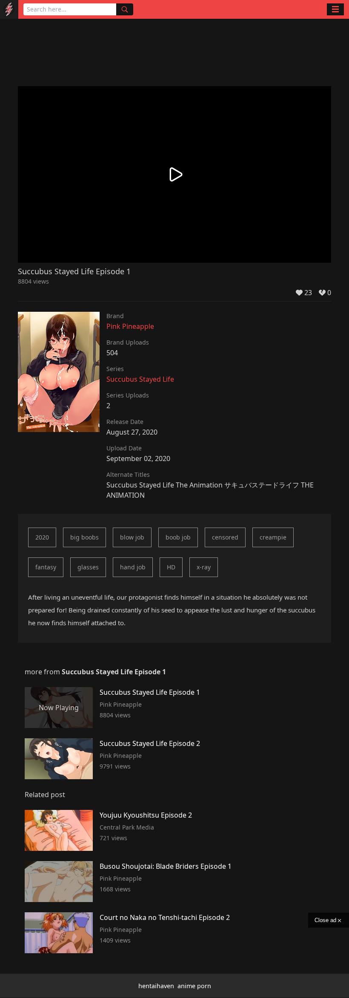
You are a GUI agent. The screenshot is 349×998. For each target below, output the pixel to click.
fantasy (45, 567)
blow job (132, 537)
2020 (42, 537)
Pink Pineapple (130, 326)
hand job (133, 567)
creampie (273, 537)
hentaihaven (156, 986)
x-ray (204, 567)
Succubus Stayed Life (140, 379)
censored (225, 537)
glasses (88, 567)
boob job (178, 537)
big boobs (84, 537)
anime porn (194, 986)
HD (171, 567)
